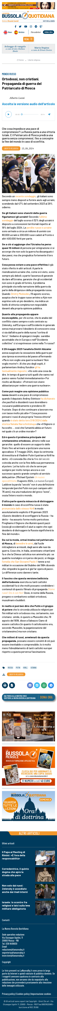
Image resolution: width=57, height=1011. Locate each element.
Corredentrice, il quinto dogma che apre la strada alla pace (15, 872)
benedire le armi (24, 543)
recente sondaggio (25, 196)
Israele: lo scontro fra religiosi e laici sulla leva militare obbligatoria (16, 905)
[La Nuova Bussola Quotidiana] (28, 16)
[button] (28, 39)
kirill (25, 667)
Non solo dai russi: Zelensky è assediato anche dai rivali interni (15, 888)
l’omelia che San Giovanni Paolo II (20, 561)
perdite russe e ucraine (39, 227)
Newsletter (36, 32)
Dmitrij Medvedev (20, 293)
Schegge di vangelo (15, 46)
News (10, 32)
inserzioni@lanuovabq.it (13, 955)
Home (21, 60)
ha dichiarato (48, 398)
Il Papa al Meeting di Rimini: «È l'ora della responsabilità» (13, 855)
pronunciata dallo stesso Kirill (18, 508)
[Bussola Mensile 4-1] (28, 726)
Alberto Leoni (17, 98)
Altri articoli (29, 833)
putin (18, 667)
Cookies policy (22, 993)
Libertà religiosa (34, 60)
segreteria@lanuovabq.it (13, 952)
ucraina (33, 667)
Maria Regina (41, 47)
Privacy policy (8, 993)
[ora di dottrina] (28, 806)
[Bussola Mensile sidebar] (28, 766)
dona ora (48, 32)
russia (10, 667)
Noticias (21, 32)
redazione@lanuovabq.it (13, 949)
